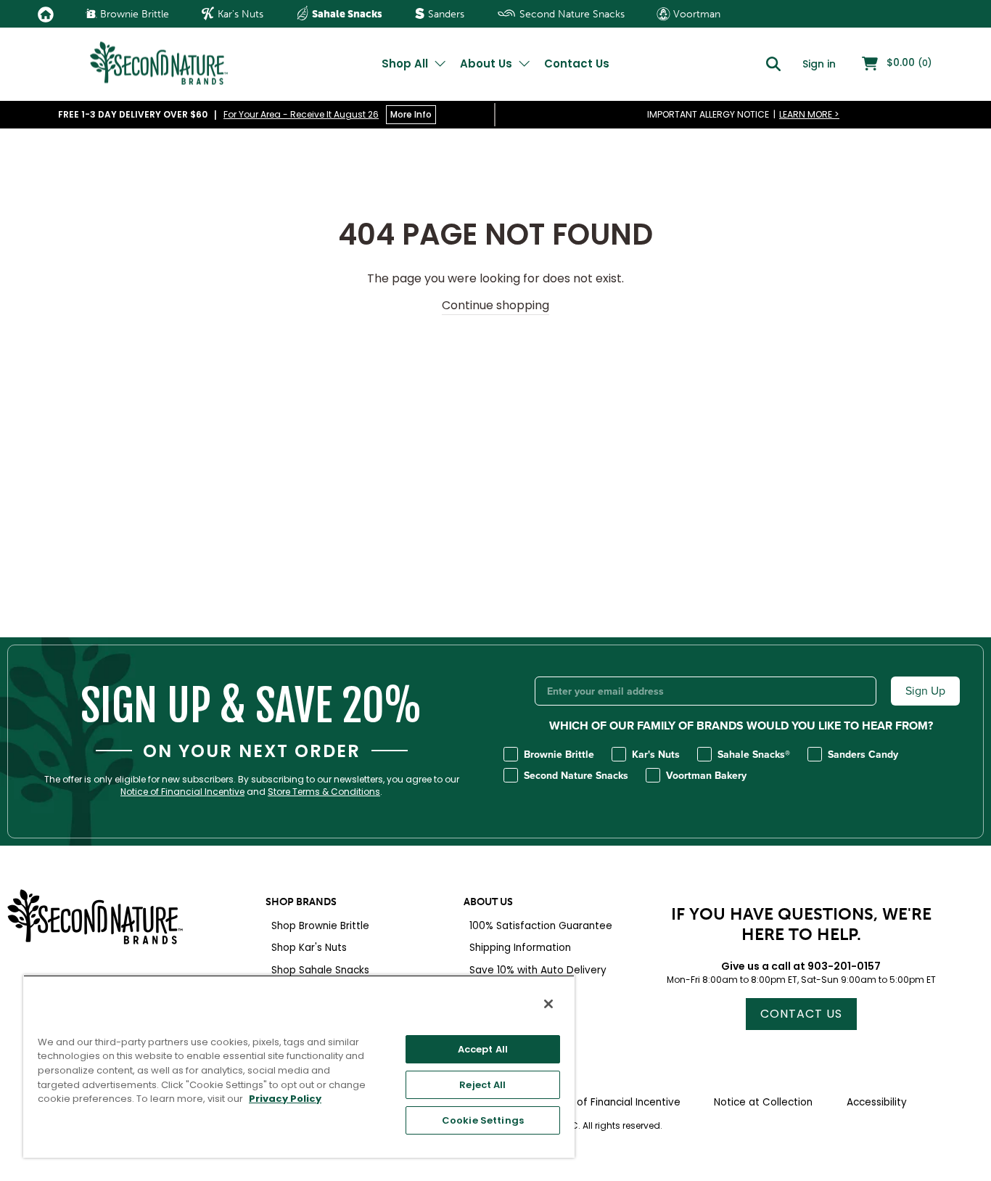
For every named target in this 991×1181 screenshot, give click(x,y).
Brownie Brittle (133, 14)
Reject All (482, 1085)
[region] (299, 1066)
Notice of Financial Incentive (182, 792)
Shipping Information (520, 948)
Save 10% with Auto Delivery (537, 970)
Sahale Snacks (346, 14)
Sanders (444, 14)
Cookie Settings (483, 1120)
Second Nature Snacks (571, 14)
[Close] (548, 1004)
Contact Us (576, 63)
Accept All (483, 1049)
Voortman (695, 14)
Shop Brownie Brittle (320, 926)
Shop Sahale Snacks (320, 970)
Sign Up (925, 690)
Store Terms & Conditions (324, 792)
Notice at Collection (763, 1102)
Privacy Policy (285, 1099)
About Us (487, 63)
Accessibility (877, 1102)
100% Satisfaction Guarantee (540, 926)
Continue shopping (495, 306)
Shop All (406, 63)
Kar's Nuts (239, 14)
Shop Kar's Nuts (309, 948)
